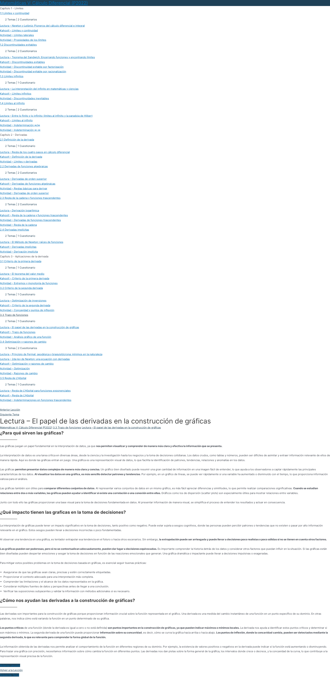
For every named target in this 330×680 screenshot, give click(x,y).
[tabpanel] (165, 544)
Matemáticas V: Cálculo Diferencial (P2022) (44, 2)
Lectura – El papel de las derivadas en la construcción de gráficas (121, 427)
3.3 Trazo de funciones (67, 427)
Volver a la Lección (11, 670)
